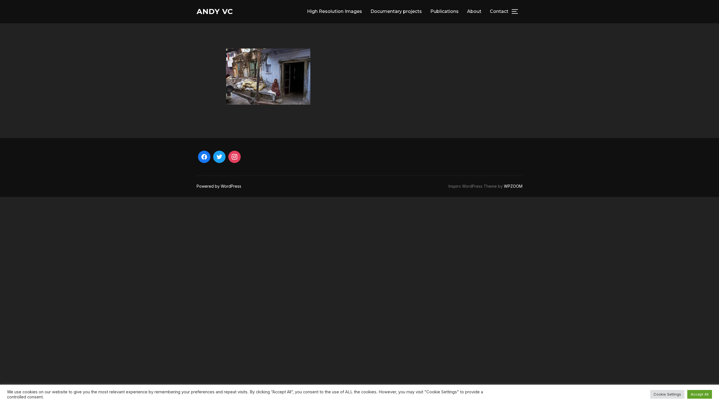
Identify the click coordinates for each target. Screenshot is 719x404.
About (474, 11)
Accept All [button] (700, 394)
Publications (444, 11)
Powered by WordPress (219, 186)
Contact (499, 11)
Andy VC (215, 11)
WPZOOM (513, 186)
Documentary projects (396, 11)
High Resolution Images (334, 11)
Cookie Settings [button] (667, 394)
